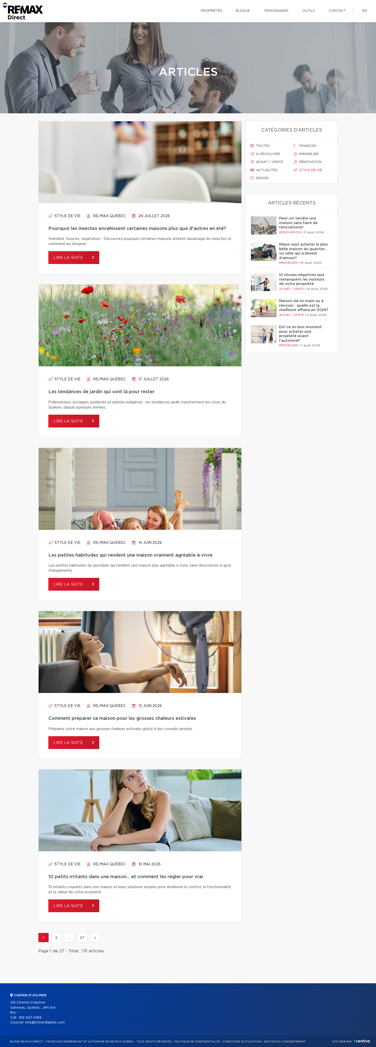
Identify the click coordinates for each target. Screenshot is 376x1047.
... (69, 937)
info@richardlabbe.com (45, 1022)
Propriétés (211, 11)
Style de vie (67, 216)
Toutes (262, 146)
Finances (307, 146)
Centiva (361, 1041)
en (364, 11)
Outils (308, 11)
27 (82, 937)
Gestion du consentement (285, 1041)
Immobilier (308, 154)
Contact (337, 11)
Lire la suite (68, 258)
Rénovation (310, 162)
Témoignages (276, 11)
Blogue (243, 11)
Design (262, 178)
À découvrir (267, 154)
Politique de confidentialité (197, 1041)
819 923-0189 (30, 1017)
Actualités (266, 170)
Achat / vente (269, 162)
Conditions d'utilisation (242, 1041)
